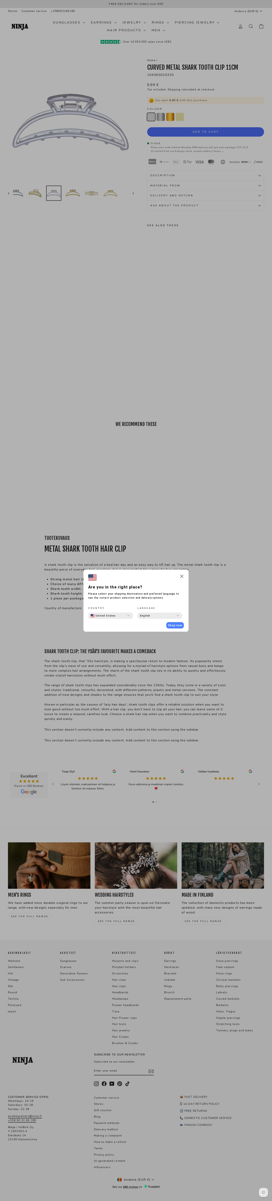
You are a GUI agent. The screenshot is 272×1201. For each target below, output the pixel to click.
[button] (182, 577)
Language (147, 608)
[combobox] (103, 616)
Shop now (175, 625)
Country (96, 608)
